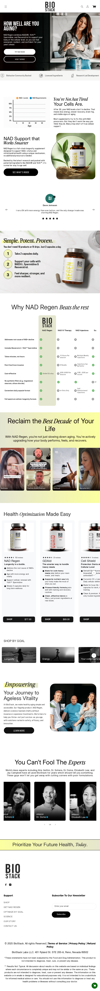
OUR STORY (10, 921)
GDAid (47, 561)
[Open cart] (95, 986)
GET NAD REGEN (12, 907)
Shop (9, 619)
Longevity (9, 659)
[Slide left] (44, 824)
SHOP (7, 903)
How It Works (20, 59)
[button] (6, 7)
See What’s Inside (21, 172)
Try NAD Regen (20, 52)
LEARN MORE (19, 730)
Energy (46, 659)
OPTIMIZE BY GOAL (13, 912)
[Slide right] (93, 572)
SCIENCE (8, 917)
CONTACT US (10, 926)
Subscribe (61, 914)
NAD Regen (12, 561)
